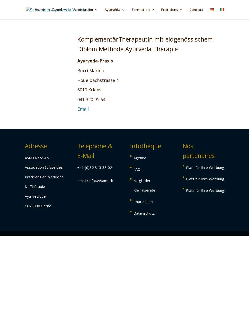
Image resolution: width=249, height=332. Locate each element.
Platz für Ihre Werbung (205, 167)
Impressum (143, 201)
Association (83, 10)
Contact (196, 10)
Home (40, 10)
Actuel (56, 10)
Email (83, 109)
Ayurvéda (112, 10)
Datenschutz (144, 213)
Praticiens (169, 10)
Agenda (139, 157)
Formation (141, 10)
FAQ (137, 169)
